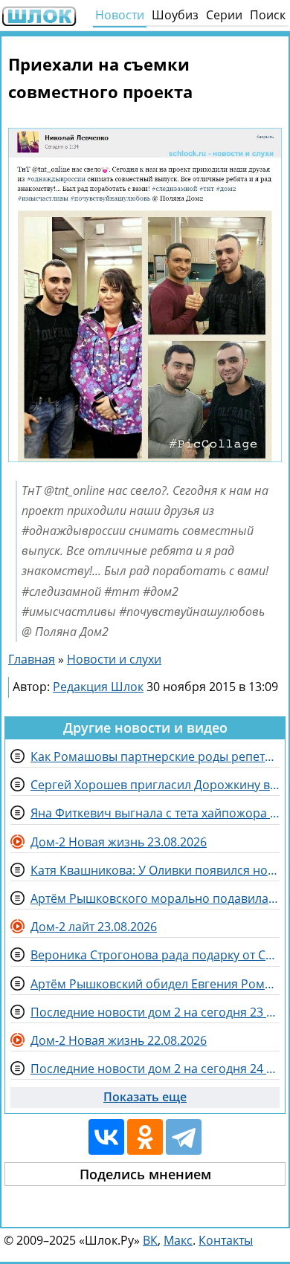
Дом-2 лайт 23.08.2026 (93, 926)
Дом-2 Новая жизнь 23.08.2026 (118, 842)
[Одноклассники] (145, 1137)
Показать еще (145, 1097)
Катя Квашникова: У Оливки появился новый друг (155, 870)
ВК (150, 1240)
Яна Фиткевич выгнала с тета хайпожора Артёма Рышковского (155, 813)
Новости (119, 15)
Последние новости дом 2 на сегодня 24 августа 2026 (155, 1068)
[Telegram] (184, 1137)
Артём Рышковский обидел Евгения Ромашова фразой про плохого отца (155, 984)
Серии (224, 15)
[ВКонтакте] (106, 1137)
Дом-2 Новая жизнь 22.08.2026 (118, 1040)
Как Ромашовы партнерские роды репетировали (155, 756)
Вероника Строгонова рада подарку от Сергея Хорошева (155, 955)
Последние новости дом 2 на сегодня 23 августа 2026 (155, 1012)
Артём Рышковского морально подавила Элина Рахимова (155, 898)
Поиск (268, 15)
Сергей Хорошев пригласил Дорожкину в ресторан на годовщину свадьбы (155, 785)
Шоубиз (175, 15)
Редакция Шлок (98, 686)
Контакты (226, 1240)
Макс (178, 1240)
